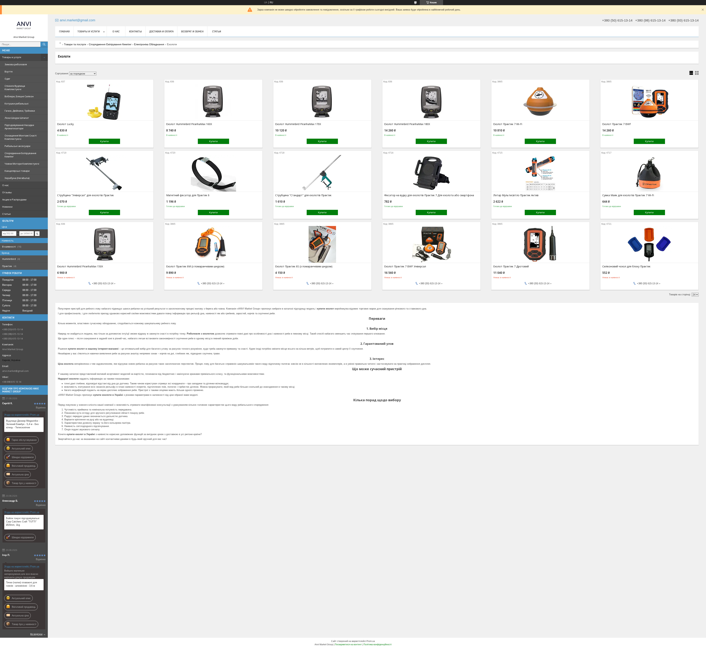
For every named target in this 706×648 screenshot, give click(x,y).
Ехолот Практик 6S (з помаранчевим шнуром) (303, 266)
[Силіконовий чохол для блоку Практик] (649, 244)
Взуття (9, 71)
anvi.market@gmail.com (15, 371)
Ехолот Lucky (65, 124)
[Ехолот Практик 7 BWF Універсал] (431, 244)
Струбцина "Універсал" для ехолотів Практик (85, 195)
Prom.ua (370, 641)
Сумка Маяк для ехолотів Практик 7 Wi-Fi (628, 195)
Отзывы (7, 192)
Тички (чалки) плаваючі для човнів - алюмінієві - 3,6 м (21, 584)
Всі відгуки (36, 634)
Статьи (6, 214)
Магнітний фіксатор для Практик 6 (187, 195)
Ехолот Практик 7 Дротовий (511, 266)
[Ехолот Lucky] (104, 102)
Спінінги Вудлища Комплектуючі (15, 87)
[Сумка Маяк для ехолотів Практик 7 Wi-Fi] (649, 173)
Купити (104, 141)
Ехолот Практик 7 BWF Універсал (405, 266)
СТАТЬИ (216, 31)
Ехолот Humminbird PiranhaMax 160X (189, 124)
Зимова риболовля (16, 64)
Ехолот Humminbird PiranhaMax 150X (80, 266)
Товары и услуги (11, 57)
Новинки (7, 206)
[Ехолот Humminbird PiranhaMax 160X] (213, 102)
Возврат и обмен (192, 31)
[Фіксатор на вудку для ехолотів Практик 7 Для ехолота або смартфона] (431, 173)
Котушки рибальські (16, 103)
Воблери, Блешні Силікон (19, 96)
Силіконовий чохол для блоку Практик (626, 266)
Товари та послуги (75, 44)
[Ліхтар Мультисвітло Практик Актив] (540, 173)
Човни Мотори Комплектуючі (22, 163)
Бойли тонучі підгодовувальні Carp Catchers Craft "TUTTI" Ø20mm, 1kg (22, 521)
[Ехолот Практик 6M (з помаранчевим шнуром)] (213, 244)
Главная (64, 31)
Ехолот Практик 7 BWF (616, 124)
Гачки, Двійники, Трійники (20, 110)
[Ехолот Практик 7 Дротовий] (540, 244)
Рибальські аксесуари (17, 146)
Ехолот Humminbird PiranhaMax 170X (298, 124)
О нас (5, 185)
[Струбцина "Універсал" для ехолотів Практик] (104, 173)
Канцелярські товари (17, 170)
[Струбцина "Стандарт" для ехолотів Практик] (322, 173)
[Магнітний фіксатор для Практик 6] (213, 173)
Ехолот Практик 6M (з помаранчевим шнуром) (195, 266)
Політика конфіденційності (377, 644)
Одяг (7, 78)
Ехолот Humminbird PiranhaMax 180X (407, 124)
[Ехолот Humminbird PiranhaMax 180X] (431, 102)
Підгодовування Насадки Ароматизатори (19, 126)
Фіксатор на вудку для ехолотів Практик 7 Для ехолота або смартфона (429, 195)
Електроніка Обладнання (149, 44)
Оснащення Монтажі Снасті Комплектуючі (21, 137)
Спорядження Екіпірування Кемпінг (20, 155)
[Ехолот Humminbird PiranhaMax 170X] (322, 102)
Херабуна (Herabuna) (17, 178)
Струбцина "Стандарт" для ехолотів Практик (303, 195)
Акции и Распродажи (14, 199)
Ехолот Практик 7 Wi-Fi (507, 124)
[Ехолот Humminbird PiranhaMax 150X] (104, 244)
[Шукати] (44, 44)
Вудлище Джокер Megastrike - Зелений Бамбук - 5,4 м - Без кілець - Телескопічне (23, 424)
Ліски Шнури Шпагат (17, 118)
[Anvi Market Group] (24, 26)
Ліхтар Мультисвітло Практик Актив (516, 195)
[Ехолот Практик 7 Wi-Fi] (540, 102)
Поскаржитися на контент (348, 644)
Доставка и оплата (161, 31)
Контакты (135, 31)
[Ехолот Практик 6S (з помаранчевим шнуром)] (322, 244)
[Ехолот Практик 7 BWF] (649, 102)
